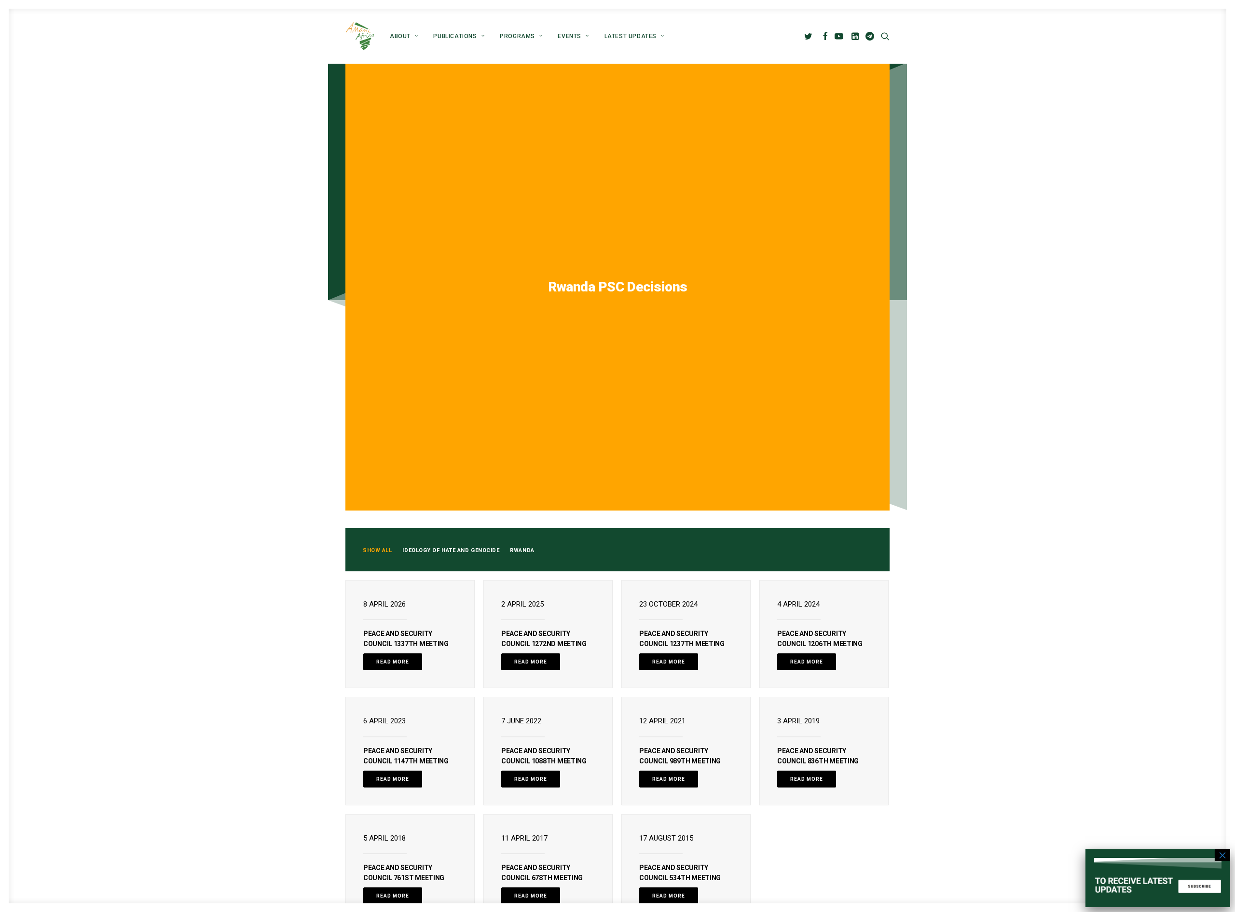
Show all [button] (377, 550)
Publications (455, 36)
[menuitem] (404, 36)
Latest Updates (630, 36)
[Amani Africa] (359, 36)
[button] (810, 36)
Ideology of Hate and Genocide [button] (450, 550)
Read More (392, 661)
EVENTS (569, 36)
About (400, 36)
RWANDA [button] (522, 550)
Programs (517, 36)
